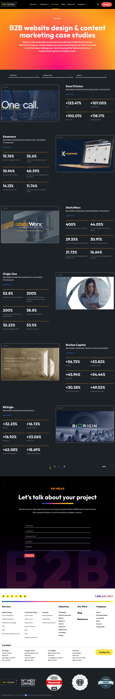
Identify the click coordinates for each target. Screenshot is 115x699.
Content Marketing (31, 612)
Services (33, 4)
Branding (45, 612)
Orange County (30, 650)
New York (76, 650)
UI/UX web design (7, 615)
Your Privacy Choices (34, 695)
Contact (106, 4)
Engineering (62, 629)
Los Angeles (52, 650)
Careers (99, 624)
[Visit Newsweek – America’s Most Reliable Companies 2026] (54, 682)
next (104, 466)
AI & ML (61, 624)
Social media (29, 615)
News (98, 621)
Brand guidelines (47, 615)
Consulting (62, 632)
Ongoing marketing (31, 637)
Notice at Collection (46, 695)
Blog (63, 4)
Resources (71, 4)
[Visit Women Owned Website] (28, 682)
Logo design (46, 619)
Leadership (100, 618)
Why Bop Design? (102, 615)
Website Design (7, 612)
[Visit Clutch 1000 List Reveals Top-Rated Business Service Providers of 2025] (106, 682)
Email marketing (30, 626)
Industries (43, 4)
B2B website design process (11, 634)
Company (81, 4)
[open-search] (97, 4)
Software (62, 621)
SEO (3, 626)
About (98, 612)
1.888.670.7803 (104, 596)
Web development (8, 619)
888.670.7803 (29, 660)
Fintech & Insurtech (65, 615)
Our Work (55, 4)
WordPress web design (9, 623)
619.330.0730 (6, 660)
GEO (3, 630)
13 (64, 466)
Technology (62, 612)
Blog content (29, 623)
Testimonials (100, 627)
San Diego (5, 650)
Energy (61, 635)
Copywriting (29, 619)
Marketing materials (48, 623)
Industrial (62, 627)
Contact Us (104, 652)
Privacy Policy (20, 695)
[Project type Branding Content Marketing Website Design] (57, 76)
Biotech (61, 618)
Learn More (70, 94)
